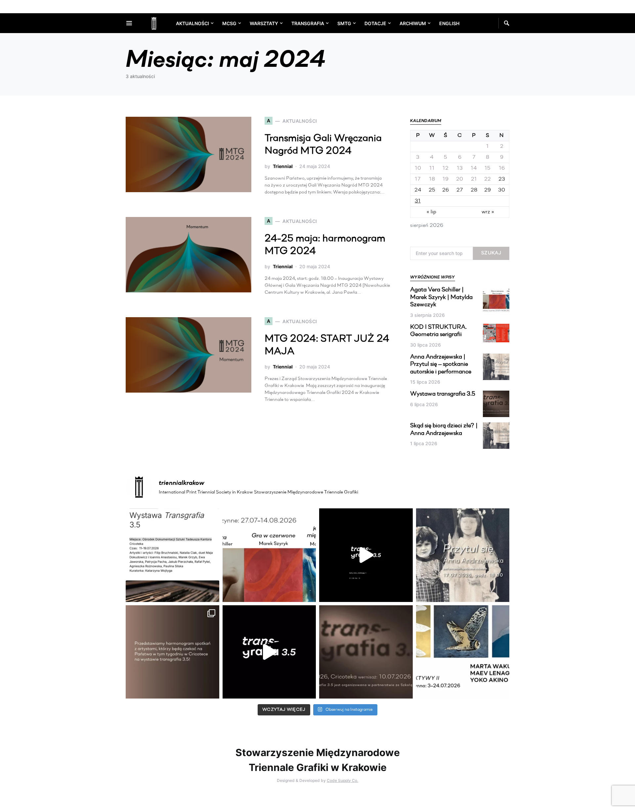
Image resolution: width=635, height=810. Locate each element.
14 (474, 168)
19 (445, 179)
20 (459, 179)
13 (460, 168)
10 (418, 168)
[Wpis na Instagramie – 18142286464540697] (172, 652)
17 (418, 179)
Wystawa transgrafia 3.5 (442, 394)
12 (445, 168)
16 (502, 168)
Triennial (283, 166)
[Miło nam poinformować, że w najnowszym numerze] (172, 555)
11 (432, 168)
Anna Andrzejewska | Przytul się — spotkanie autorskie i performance (440, 364)
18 (432, 179)
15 (487, 168)
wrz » (488, 212)
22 (487, 179)
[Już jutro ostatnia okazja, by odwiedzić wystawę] (366, 555)
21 (474, 179)
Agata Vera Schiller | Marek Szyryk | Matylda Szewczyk (441, 297)
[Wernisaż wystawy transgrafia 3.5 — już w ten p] (269, 652)
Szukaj (491, 253)
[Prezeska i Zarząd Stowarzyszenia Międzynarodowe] (269, 555)
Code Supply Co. (342, 780)
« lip (431, 212)
